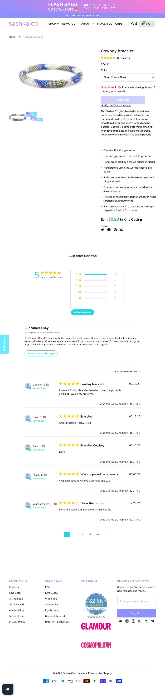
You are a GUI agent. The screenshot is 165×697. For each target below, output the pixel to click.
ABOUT (86, 23)
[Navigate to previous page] (59, 534)
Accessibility (16, 610)
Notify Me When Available (116, 105)
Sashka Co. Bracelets (75, 673)
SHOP (52, 23)
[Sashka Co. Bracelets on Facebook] (127, 621)
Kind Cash (15, 592)
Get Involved (16, 604)
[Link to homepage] (96, 645)
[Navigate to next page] (106, 534)
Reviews (14, 587)
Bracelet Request (55, 616)
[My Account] (136, 24)
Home (12, 37)
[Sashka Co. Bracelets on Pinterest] (140, 621)
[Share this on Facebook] (109, 229)
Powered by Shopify (100, 673)
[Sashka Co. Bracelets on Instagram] (133, 621)
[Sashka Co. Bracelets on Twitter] (153, 621)
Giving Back (16, 598)
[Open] (7, 689)
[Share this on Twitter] (103, 229)
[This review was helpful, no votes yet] (131, 404)
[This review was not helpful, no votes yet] (137, 404)
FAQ (47, 587)
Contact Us (51, 604)
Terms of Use (16, 616)
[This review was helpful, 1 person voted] (131, 433)
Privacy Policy (17, 621)
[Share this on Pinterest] (115, 229)
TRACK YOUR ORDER (110, 23)
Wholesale (51, 598)
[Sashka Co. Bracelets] (23, 23)
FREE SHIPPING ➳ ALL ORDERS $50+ (82, 15)
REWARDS (68, 23)
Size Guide (51, 592)
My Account (52, 610)
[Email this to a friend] (122, 229)
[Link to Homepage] (96, 631)
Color (104, 70)
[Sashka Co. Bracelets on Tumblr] (146, 621)
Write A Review (82, 312)
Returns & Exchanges (57, 621)
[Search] (133, 24)
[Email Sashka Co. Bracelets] (120, 621)
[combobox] (128, 371)
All (20, 37)
